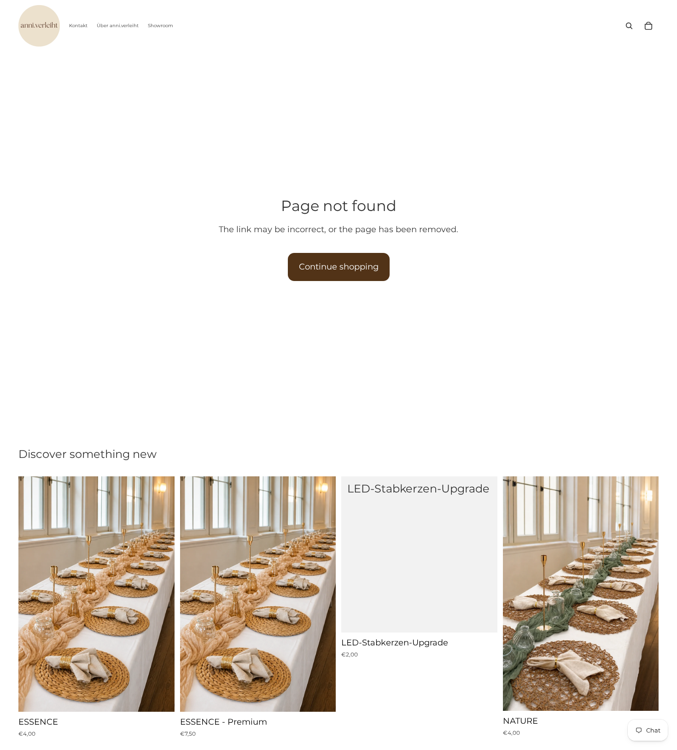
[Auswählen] (160, 697)
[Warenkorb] (648, 26)
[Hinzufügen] (483, 618)
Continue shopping (339, 267)
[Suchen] (629, 26)
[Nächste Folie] (161, 594)
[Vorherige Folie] (32, 594)
